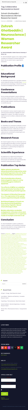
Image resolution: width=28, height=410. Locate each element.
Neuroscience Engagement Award (8, 249)
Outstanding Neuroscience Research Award (11, 271)
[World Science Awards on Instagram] (8, 347)
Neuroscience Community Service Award (17, 248)
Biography (8, 233)
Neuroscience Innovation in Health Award (11, 256)
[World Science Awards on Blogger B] (5, 347)
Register (3, 397)
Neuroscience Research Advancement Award (13, 261)
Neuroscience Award (22, 244)
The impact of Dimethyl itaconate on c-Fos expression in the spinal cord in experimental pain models (13, 196)
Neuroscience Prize (8, 259)
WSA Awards (4, 355)
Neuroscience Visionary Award (16, 269)
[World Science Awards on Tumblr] (12, 347)
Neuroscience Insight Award (20, 257)
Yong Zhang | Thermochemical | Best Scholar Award (13, 301)
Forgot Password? (5, 399)
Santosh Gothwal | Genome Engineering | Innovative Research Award (13, 304)
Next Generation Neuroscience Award (13, 270)
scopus (2, 69)
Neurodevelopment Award (7, 243)
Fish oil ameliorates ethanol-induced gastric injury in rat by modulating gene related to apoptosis (12, 181)
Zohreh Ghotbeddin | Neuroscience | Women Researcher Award (11, 15)
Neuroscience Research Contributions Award (14, 263)
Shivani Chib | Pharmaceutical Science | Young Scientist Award (14, 309)
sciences (24, 82)
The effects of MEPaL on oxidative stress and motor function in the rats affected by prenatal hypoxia (13, 189)
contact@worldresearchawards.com (9, 369)
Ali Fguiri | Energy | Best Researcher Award (11, 293)
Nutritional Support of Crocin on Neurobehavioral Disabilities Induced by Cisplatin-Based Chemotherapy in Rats (12, 204)
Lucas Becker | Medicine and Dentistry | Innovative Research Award (12, 297)
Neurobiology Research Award (11, 242)
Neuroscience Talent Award (13, 268)
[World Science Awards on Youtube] (18, 347)
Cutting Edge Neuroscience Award (19, 238)
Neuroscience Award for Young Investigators (11, 246)
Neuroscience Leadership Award (8, 258)
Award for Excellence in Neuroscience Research (15, 234)
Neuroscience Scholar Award (11, 267)
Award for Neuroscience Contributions (10, 236)
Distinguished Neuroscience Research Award (11, 239)
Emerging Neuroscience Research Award (13, 240)
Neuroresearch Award (19, 243)
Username (6, 377)
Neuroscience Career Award (7, 247)
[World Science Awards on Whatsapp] (21, 347)
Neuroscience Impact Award (13, 253)
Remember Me (5, 389)
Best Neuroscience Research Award (11, 236)
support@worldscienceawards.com (9, 364)
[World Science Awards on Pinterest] (2, 347)
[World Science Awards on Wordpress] (15, 347)
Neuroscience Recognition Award (12, 260)
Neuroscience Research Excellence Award (10, 264)
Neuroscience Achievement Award (9, 244)
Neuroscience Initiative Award (19, 254)
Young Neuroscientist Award (14, 273)
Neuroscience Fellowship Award (11, 252)
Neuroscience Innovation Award (8, 255)
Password (5, 383)
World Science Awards (9, 2)
